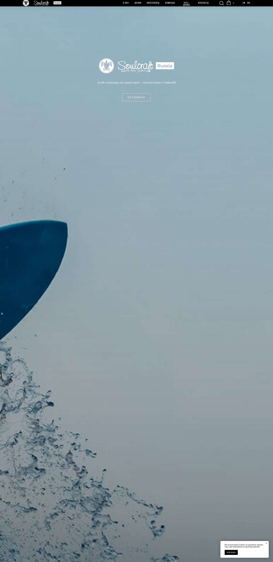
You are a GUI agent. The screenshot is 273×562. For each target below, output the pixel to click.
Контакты (203, 2)
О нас (126, 2)
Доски (138, 2)
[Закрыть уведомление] (266, 543)
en (244, 2)
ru (248, 2)
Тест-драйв (186, 3)
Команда (170, 2)
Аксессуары (153, 2)
